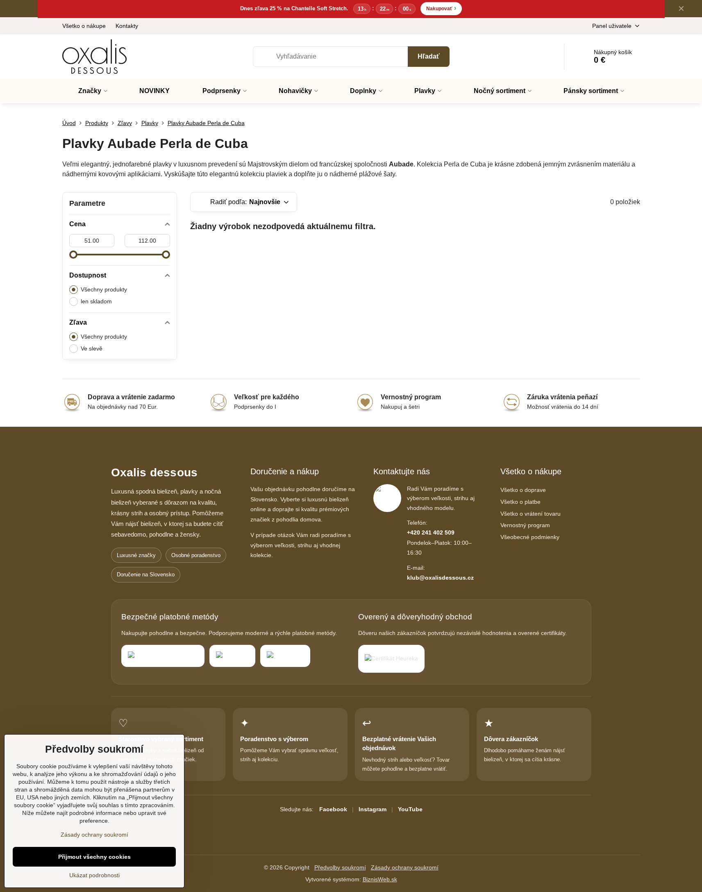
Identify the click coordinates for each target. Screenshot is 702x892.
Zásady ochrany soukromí (404, 867)
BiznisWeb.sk (380, 879)
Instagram (372, 809)
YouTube (410, 809)
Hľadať (429, 56)
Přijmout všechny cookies (94, 856)
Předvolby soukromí (340, 867)
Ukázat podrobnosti (94, 875)
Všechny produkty (104, 289)
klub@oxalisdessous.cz (440, 577)
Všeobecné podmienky (529, 537)
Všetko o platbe (520, 501)
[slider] (73, 254)
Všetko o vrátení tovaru (530, 513)
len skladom (96, 301)
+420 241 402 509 (430, 532)
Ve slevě (91, 348)
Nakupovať (441, 8)
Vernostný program (525, 525)
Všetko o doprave (523, 490)
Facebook (333, 809)
